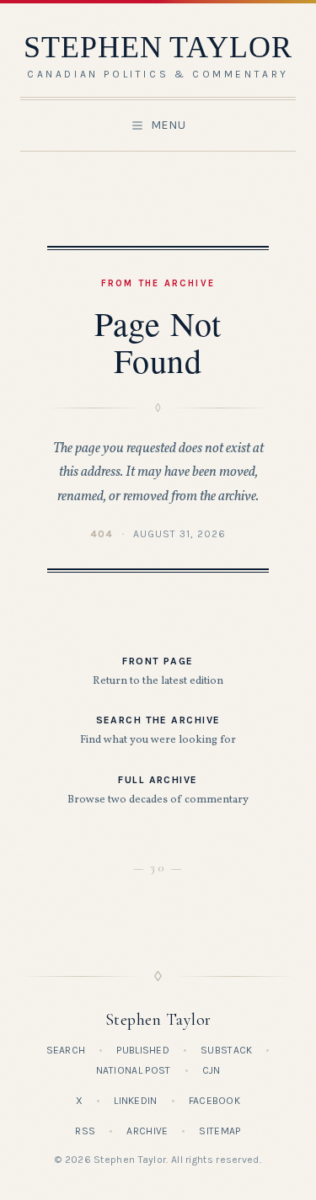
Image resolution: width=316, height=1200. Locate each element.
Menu (168, 125)
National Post (133, 1070)
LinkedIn (135, 1101)
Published (142, 1050)
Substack (226, 1050)
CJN (211, 1070)
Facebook (214, 1101)
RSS (85, 1131)
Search (66, 1050)
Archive (147, 1131)
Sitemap (219, 1131)
